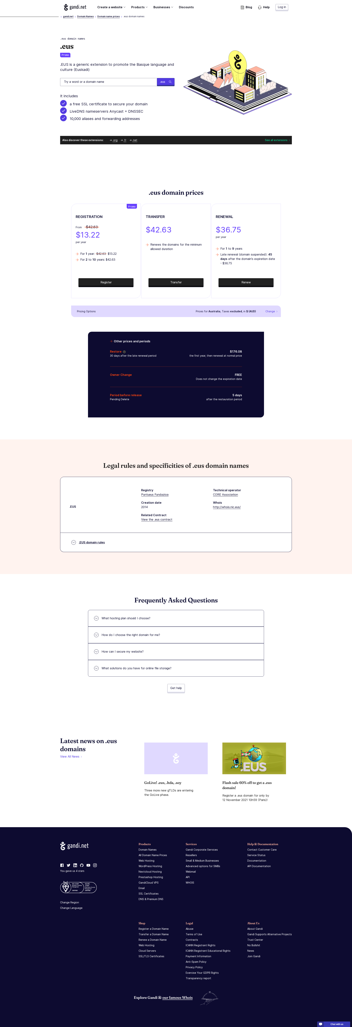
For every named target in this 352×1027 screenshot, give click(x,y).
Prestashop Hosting (151, 877)
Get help (176, 688)
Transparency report (198, 978)
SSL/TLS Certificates (151, 956)
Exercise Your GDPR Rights (202, 972)
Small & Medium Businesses (202, 860)
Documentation (256, 860)
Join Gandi (253, 956)
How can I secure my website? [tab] (123, 651)
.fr (125, 140)
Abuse (189, 928)
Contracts (192, 939)
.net (134, 140)
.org (115, 140)
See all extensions (276, 140)
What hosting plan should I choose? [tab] (126, 618)
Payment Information (198, 956)
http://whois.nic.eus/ (227, 507)
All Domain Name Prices (153, 855)
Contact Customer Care (262, 849)
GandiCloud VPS (149, 882)
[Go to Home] (75, 7)
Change (270, 311)
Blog (249, 7)
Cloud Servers (147, 950)
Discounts (186, 7)
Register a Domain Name (154, 928)
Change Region (69, 902)
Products (138, 7)
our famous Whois (177, 997)
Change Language (71, 907)
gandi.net (68, 16)
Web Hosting (146, 860)
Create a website (109, 7)
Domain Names (85, 16)
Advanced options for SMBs (203, 866)
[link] (62, 865)
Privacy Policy (194, 967)
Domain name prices (108, 16)
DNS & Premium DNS (151, 899)
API (188, 877)
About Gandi (255, 928)
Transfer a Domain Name (154, 934)
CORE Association (225, 494)
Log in (282, 7)
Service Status (256, 855)
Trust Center (255, 939)
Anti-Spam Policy (196, 961)
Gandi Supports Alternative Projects (269, 934)
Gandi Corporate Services (202, 849)
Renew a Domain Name (153, 939)
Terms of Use (194, 934)
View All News (69, 756)
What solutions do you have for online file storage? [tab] (136, 668)
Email (142, 888)
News (250, 950)
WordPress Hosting (150, 866)
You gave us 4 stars (72, 870)
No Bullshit (253, 945)
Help (266, 7)
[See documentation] (124, 351)
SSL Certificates (149, 893)
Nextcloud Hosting (150, 871)
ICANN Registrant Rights (200, 945)
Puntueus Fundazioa (154, 494)
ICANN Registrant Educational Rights (208, 950)
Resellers (191, 855)
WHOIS (190, 882)
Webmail (191, 871)
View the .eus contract (156, 519)
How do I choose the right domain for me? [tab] (131, 635)
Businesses (161, 7)
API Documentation (259, 866)
